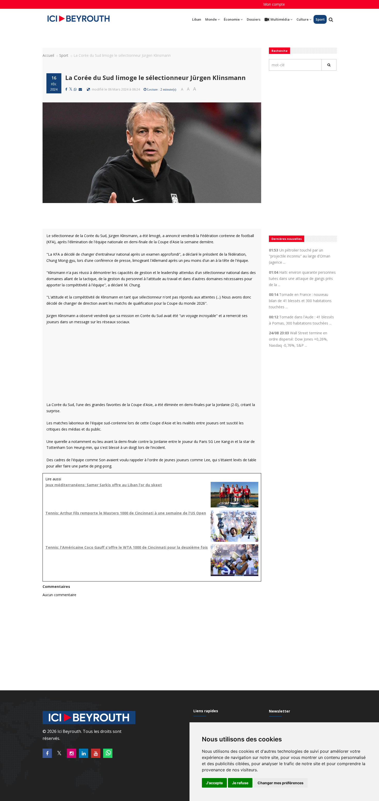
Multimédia (280, 19)
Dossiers (253, 19)
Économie (232, 19)
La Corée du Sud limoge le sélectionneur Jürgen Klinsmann (155, 77)
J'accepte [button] (214, 783)
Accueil (48, 55)
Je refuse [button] (240, 783)
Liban (196, 19)
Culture (302, 19)
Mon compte (274, 4)
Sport (320, 19)
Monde (211, 19)
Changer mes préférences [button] (280, 783)
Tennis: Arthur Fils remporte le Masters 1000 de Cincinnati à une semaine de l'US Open (125, 513)
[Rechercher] (329, 65)
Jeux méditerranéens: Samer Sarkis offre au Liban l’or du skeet (103, 484)
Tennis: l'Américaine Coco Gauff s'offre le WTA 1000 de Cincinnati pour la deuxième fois (126, 547)
